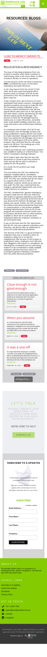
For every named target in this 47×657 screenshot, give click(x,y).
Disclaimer (5, 591)
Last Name (14, 525)
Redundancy (9, 270)
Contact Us (23, 435)
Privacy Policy (6, 594)
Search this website (9, 588)
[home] (12, 4)
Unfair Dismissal (22, 270)
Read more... (11, 303)
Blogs (7, 61)
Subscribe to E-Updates (10, 585)
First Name (14, 516)
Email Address (16, 508)
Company (14, 533)
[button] (43, 4)
